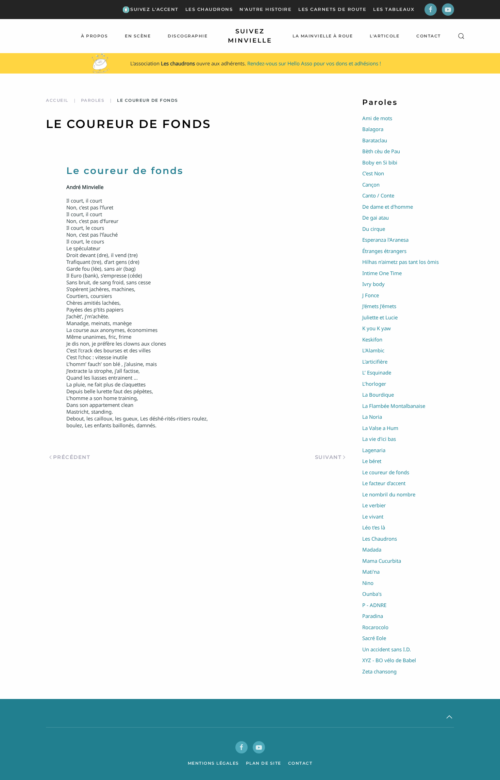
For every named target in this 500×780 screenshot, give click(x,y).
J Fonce (370, 295)
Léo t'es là (373, 527)
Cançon (371, 184)
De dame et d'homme (387, 206)
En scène (138, 35)
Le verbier (374, 505)
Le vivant (372, 516)
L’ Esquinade (376, 372)
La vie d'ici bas (379, 438)
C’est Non (373, 173)
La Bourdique (378, 394)
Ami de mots (377, 118)
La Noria (372, 416)
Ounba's (372, 593)
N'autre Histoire (265, 9)
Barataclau (374, 140)
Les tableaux (393, 9)
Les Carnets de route (332, 9)
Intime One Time (382, 273)
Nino (367, 582)
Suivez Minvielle (250, 36)
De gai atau (375, 217)
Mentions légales (213, 763)
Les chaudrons (209, 9)
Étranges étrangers (384, 251)
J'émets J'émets (379, 306)
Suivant (328, 457)
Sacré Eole (374, 638)
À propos (94, 35)
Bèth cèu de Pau (381, 151)
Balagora (372, 129)
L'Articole (384, 35)
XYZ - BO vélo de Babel (389, 660)
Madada (371, 549)
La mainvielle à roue (323, 35)
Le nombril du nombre (388, 494)
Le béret (371, 461)
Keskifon (372, 339)
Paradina (372, 615)
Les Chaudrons (379, 538)
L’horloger (374, 383)
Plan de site (263, 763)
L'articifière (374, 361)
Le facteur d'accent (383, 483)
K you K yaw (376, 328)
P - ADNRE (374, 605)
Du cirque (373, 228)
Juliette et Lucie (380, 317)
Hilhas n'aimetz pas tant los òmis (400, 261)
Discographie (187, 35)
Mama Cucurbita (381, 560)
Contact (428, 35)
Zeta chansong (379, 671)
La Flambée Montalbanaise (393, 405)
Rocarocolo (375, 627)
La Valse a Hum (380, 428)
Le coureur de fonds (385, 472)
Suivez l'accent (154, 9)
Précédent (71, 457)
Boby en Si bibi (379, 162)
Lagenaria (373, 450)
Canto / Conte (378, 195)
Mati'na (371, 571)
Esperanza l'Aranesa (385, 239)
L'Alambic (373, 350)
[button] (461, 36)
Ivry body (373, 284)
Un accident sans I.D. (386, 649)
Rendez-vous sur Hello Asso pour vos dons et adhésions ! (314, 63)
